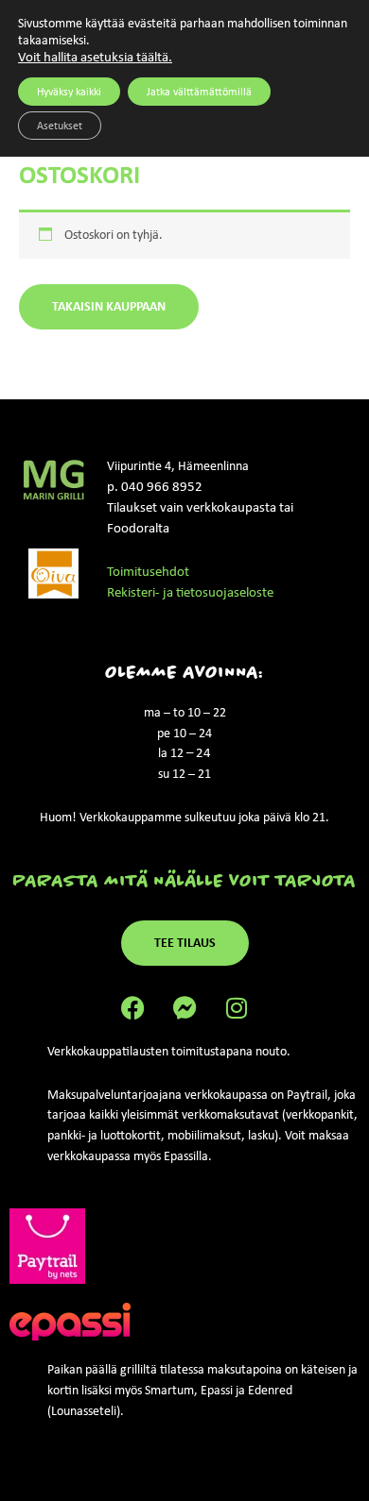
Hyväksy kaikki (69, 91)
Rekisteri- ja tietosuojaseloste (190, 591)
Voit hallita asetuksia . (95, 56)
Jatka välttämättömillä (199, 91)
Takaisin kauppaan (109, 305)
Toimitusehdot (148, 571)
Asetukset (59, 125)
